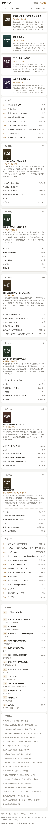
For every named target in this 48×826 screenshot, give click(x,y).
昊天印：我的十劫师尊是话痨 (14, 227)
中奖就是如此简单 (9, 791)
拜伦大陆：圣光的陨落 (11, 187)
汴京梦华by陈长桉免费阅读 (12, 729)
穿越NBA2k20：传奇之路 (17, 138)
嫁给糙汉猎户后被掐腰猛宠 (13, 424)
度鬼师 (5, 450)
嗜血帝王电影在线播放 (25, 758)
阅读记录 (36, 3)
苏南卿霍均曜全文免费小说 (25, 787)
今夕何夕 (11, 597)
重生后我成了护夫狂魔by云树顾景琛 (15, 318)
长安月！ (11, 589)
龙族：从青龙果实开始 (11, 527)
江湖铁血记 (6, 779)
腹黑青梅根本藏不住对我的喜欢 (14, 519)
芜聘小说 (7, 2)
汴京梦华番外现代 (9, 787)
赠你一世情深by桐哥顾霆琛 (17, 585)
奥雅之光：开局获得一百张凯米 (19, 619)
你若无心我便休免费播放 (34, 762)
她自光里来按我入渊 (21, 79)
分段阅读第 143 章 (9, 665)
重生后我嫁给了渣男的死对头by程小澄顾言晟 (24, 556)
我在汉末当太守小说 (9, 742)
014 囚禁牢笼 (8, 644)
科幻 (44, 8)
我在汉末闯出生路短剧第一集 (12, 771)
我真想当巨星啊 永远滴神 (11, 737)
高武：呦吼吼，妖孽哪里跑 (17, 113)
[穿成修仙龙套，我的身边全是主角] (7, 20)
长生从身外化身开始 (25, 800)
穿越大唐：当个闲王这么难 (12, 380)
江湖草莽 (37, 800)
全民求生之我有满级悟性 (16, 564)
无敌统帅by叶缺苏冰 (15, 105)
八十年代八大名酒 (25, 779)
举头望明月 (7, 399)
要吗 (4, 651)
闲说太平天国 (12, 109)
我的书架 (43, 3)
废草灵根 (6, 202)
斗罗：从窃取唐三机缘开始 (17, 125)
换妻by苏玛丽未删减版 (16, 117)
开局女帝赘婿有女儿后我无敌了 (14, 194)
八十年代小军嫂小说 (9, 746)
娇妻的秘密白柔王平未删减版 (18, 662)
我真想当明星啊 (36, 791)
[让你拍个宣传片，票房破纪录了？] (7, 154)
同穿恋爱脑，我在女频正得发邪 (14, 516)
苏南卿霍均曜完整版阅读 (11, 766)
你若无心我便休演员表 (25, 742)
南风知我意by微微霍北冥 (12, 314)
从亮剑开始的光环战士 (11, 388)
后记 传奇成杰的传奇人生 (12, 629)
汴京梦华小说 (7, 733)
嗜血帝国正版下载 (9, 754)
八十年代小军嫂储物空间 (30, 729)
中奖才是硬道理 (26, 783)
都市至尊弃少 (12, 577)
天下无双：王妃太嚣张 (11, 183)
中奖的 (25, 771)
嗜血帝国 (33, 737)
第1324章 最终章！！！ (11, 679)
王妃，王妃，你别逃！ (22, 58)
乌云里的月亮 (25, 766)
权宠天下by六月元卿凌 (11, 326)
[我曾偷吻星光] (7, 41)
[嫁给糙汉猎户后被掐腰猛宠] (7, 417)
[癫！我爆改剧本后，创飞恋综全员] (7, 285)
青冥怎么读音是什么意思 (27, 775)
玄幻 (11, 8)
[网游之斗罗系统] (7, 483)
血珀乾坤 (6, 256)
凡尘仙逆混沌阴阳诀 (22, 791)
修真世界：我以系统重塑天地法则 (19, 572)
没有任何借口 (12, 552)
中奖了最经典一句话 (22, 796)
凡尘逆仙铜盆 (14, 721)
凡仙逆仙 (15, 779)
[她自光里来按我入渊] (7, 83)
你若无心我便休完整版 (10, 750)
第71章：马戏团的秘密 (11, 622)
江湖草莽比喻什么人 (9, 758)
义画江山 (6, 249)
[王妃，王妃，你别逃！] (7, 62)
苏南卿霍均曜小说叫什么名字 (22, 733)
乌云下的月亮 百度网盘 (10, 775)
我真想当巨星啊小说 (25, 750)
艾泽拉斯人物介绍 (9, 796)
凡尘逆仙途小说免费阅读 (11, 783)
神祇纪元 (6, 512)
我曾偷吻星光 (18, 37)
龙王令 (5, 198)
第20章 (5, 615)
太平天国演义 (13, 676)
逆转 (4, 523)
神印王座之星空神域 (10, 191)
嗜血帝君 (6, 721)
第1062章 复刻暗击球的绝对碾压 (14, 686)
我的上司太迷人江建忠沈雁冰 (18, 581)
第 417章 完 (7, 658)
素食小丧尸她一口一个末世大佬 (14, 458)
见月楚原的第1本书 (14, 133)
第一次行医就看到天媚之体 (12, 454)
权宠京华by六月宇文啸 (16, 593)
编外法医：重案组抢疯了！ (12, 446)
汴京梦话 (37, 742)
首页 (4, 8)
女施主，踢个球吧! (9, 531)
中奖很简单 (37, 733)
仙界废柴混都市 (8, 260)
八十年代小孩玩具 (23, 746)
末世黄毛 (6, 392)
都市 (24, 8)
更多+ (43, 146)
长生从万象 (24, 737)
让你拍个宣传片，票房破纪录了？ (16, 161)
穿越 (17, 8)
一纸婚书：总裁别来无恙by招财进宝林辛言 (23, 129)
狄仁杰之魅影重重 (9, 465)
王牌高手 (11, 705)
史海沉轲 (6, 264)
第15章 (5, 636)
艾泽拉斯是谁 (20, 762)
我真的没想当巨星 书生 (23, 754)
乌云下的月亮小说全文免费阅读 (13, 725)
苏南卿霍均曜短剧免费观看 (11, 804)
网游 (38, 8)
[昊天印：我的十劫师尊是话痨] (7, 220)
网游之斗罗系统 (9, 490)
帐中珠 (5, 384)
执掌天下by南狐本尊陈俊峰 (12, 330)
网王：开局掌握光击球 (16, 683)
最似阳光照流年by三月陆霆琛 (18, 669)
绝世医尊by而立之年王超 (16, 121)
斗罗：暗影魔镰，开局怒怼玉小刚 (14, 461)
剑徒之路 (6, 268)
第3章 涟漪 (7, 694)
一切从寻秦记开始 (9, 252)
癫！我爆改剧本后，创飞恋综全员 (16, 293)
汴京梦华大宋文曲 (9, 762)
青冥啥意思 (24, 721)
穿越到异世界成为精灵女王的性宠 (14, 396)
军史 (31, 8)
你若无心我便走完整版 (10, 800)
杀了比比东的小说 (31, 725)
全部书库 (9, 814)
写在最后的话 (7, 701)
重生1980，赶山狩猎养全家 (17, 568)
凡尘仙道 (35, 779)
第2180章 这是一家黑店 (11, 708)
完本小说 (23, 814)
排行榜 (16, 814)
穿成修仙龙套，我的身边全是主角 (27, 15)
